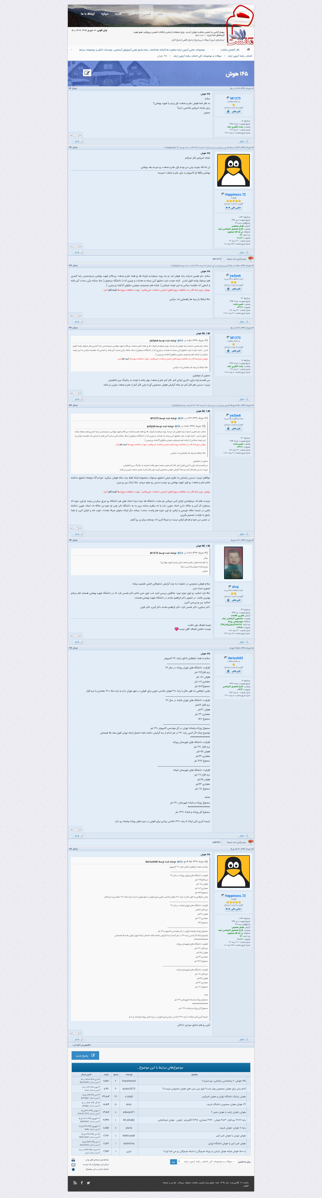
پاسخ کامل (176, 40)
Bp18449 (84, 1082)
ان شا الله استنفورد (235, 232)
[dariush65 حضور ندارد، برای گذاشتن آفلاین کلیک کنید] (225, 658)
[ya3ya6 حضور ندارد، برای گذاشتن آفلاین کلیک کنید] (227, 276)
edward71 (129, 1112)
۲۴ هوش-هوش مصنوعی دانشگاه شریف (226, 1104)
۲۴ (237, 310)
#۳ (70, 265)
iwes (129, 1104)
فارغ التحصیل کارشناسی (233, 686)
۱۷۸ (230, 310)
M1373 (235, 98)
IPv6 (235, 587)
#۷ (70, 648)
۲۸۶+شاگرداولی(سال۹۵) (231, 624)
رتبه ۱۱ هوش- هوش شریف (232, 1128)
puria (129, 1128)
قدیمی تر (85, 1045)
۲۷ (233, 313)
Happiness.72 (172, 147)
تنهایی (246, 1186)
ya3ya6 (175, 266)
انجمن (146, 13)
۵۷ (233, 633)
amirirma (129, 1144)
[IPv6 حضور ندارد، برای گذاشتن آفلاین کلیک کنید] (229, 587)
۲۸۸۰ (226, 313)
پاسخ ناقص (188, 40)
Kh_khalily (129, 1120)
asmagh (85, 1098)
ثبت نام (199, 35)
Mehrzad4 (129, 1136)
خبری (131, 13)
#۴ (70, 328)
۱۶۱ (241, 235)
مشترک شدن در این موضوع (97, 1169)
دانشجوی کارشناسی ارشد (232, 618)
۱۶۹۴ (225, 633)
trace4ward (129, 1081)
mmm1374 (83, 1113)
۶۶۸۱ (226, 695)
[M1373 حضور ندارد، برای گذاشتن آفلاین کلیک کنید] (228, 99)
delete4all (84, 1121)
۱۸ (116, 1104)
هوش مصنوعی (238, 226)
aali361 (216, 842)
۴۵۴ (231, 692)
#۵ (70, 405)
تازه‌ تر (77, 1045)
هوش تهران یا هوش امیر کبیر (231, 1136)
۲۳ (230, 241)
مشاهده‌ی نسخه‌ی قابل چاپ (97, 1160)
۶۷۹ (231, 130)
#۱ (70, 88)
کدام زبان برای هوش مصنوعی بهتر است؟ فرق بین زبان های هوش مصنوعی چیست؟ (204, 1089)
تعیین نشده (238, 304)
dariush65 (235, 658)
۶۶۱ (237, 241)
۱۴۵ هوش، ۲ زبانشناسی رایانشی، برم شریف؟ (224, 1081)
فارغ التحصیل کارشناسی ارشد (230, 229)
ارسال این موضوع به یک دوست (96, 1164)
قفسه (118, 13)
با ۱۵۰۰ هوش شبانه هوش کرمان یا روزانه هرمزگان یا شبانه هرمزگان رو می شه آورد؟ (204, 1151)
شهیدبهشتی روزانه (235, 621)
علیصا (86, 1090)
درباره (104, 13)
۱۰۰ (225, 244)
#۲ (70, 147)
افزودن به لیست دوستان (233, 107)
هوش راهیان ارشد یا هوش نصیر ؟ (228, 1112)
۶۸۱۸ (226, 133)
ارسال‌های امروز (217, 40)
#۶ (70, 540)
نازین (128, 1151)
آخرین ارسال (95, 1082)
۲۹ (115, 1097)
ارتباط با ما (87, 13)
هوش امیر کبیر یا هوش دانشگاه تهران (227, 1144)
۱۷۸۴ (232, 244)
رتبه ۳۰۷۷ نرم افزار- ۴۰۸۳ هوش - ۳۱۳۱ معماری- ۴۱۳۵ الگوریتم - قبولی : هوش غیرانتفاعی (202, 1120)
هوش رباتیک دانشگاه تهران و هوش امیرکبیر (224, 1097)
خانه (159, 13)
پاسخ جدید (83, 1056)
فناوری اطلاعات (237, 615)
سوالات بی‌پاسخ (202, 40)
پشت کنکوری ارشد (235, 127)
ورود (209, 35)
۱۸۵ (230, 630)
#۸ (70, 849)
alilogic (85, 1106)
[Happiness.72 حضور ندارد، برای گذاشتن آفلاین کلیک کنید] (222, 195)
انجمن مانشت (198, 1183)
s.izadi (129, 1097)
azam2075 (128, 1089)
